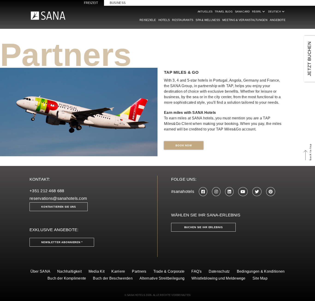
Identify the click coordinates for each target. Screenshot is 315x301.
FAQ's (196, 271)
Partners (139, 271)
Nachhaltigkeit (69, 271)
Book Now (183, 145)
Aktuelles (205, 11)
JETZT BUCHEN (309, 58)
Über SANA (40, 271)
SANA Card (242, 11)
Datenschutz (219, 271)
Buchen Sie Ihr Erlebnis (203, 227)
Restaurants (182, 20)
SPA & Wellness (208, 20)
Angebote (277, 20)
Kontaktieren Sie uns (58, 206)
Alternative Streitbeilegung (162, 278)
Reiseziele (148, 20)
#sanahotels (182, 191)
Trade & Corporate (169, 271)
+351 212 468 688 (47, 191)
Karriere (118, 271)
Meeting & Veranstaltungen (244, 20)
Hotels (164, 20)
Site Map (260, 278)
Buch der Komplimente (67, 278)
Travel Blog (224, 11)
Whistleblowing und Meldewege (218, 278)
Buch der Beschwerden (112, 278)
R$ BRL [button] (259, 11)
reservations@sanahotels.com (58, 198)
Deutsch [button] (276, 11)
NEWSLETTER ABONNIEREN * (62, 242)
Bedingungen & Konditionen (261, 271)
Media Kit (96, 271)
